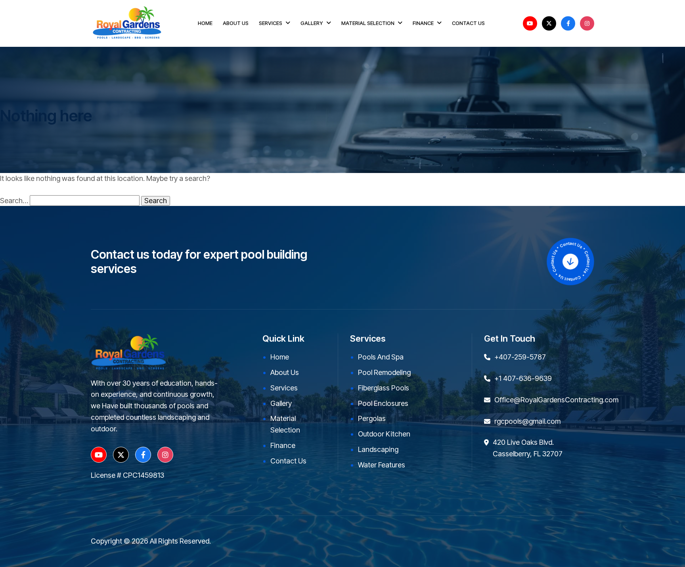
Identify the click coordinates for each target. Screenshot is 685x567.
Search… (14, 200)
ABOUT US (236, 23)
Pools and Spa (381, 357)
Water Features (381, 465)
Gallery (281, 403)
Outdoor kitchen (384, 434)
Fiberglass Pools (383, 388)
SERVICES (270, 23)
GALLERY (311, 23)
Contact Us (288, 461)
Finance (282, 445)
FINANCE (423, 23)
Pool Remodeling (384, 372)
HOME (205, 23)
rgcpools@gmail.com (527, 421)
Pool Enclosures (383, 403)
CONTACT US (468, 23)
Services (284, 388)
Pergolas (372, 418)
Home (279, 357)
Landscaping (378, 449)
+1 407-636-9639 (523, 378)
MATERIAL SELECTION (367, 23)
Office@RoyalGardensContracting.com (556, 400)
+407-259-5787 (520, 357)
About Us (284, 372)
